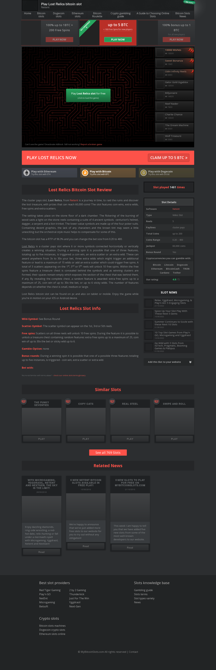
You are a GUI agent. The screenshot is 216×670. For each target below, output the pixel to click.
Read (41, 552)
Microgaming (47, 602)
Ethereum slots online (52, 634)
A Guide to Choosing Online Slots (153, 15)
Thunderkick (76, 594)
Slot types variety (144, 598)
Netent (176, 208)
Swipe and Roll (174, 403)
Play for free (88, 95)
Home (27, 13)
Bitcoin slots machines (52, 625)
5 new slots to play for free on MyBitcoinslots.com (130, 482)
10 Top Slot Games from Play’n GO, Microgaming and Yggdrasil (173, 333)
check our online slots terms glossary (69, 375)
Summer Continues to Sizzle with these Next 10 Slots (174, 323)
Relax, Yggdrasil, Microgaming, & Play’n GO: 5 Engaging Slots (173, 301)
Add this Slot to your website (164, 361)
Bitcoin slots (41, 15)
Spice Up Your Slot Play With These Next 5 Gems (171, 312)
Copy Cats (85, 403)
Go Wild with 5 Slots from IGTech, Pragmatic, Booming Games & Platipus (171, 346)
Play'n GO (45, 594)
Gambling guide (143, 590)
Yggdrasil (74, 602)
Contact (133, 652)
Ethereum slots (77, 15)
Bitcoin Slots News (182, 15)
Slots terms (141, 594)
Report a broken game (91, 144)
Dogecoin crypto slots (52, 630)
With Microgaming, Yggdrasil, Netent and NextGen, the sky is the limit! (42, 484)
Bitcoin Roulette (97, 15)
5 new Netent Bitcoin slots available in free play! (85, 482)
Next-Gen (75, 606)
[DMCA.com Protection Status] (108, 665)
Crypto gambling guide (121, 15)
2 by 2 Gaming (77, 590)
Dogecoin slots (58, 15)
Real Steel (130, 403)
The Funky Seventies (41, 403)
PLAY (41, 438)
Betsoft (43, 606)
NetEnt (43, 598)
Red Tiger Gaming (50, 590)
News (137, 602)
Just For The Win (79, 598)
